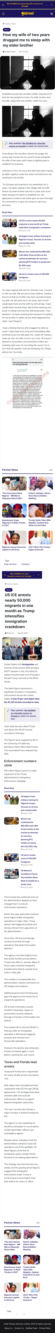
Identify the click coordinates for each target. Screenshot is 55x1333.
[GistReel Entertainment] (27, 14)
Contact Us (19, 1328)
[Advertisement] (27, 440)
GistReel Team (31, 1328)
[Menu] (3, 15)
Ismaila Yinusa (10, 52)
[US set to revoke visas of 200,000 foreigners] (9, 276)
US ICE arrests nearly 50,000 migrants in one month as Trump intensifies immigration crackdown (35, 224)
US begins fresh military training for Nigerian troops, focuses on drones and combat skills (35, 239)
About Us (8, 1328)
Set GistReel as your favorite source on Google (25, 5)
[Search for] (51, 15)
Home (7, 24)
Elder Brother (10, 564)
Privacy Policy (44, 1328)
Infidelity (25, 564)
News (13, 24)
